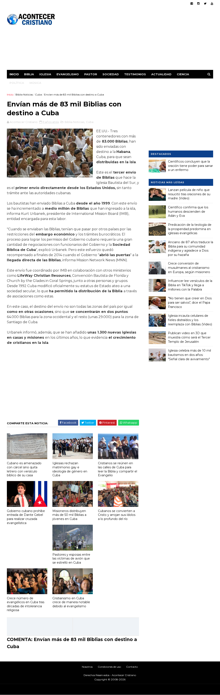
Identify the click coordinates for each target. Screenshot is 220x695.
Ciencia (183, 74)
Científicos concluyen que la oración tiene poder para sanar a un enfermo (190, 166)
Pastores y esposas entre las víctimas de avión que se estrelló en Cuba (71, 558)
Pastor (90, 74)
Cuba (38, 94)
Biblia (29, 74)
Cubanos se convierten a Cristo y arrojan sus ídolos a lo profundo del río (116, 515)
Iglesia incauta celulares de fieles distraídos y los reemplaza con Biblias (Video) (190, 320)
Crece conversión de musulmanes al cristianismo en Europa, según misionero (189, 267)
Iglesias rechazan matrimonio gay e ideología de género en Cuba (69, 469)
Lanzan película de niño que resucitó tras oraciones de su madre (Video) (189, 194)
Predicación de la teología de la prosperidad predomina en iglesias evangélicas (189, 229)
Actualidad (161, 74)
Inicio (14, 74)
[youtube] (212, 3)
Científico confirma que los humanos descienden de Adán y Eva (188, 211)
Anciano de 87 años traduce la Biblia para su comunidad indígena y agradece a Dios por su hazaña (190, 248)
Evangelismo (68, 74)
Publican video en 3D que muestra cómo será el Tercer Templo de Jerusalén (189, 337)
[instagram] (198, 3)
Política (16, 83)
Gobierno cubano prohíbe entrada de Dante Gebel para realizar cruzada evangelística (26, 517)
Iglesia (45, 74)
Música (35, 83)
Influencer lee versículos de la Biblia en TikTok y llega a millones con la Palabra (190, 285)
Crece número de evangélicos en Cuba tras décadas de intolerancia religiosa (25, 604)
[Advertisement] (135, 40)
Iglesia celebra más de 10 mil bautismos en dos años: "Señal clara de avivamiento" (189, 355)
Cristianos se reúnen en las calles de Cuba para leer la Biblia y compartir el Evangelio (117, 469)
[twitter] (205, 3)
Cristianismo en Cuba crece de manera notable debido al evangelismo (71, 602)
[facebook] (192, 3)
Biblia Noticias (24, 94)
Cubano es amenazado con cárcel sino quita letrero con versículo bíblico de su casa (24, 469)
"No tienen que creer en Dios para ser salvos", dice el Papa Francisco (190, 302)
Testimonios (135, 74)
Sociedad (110, 74)
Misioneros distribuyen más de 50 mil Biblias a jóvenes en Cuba (69, 515)
